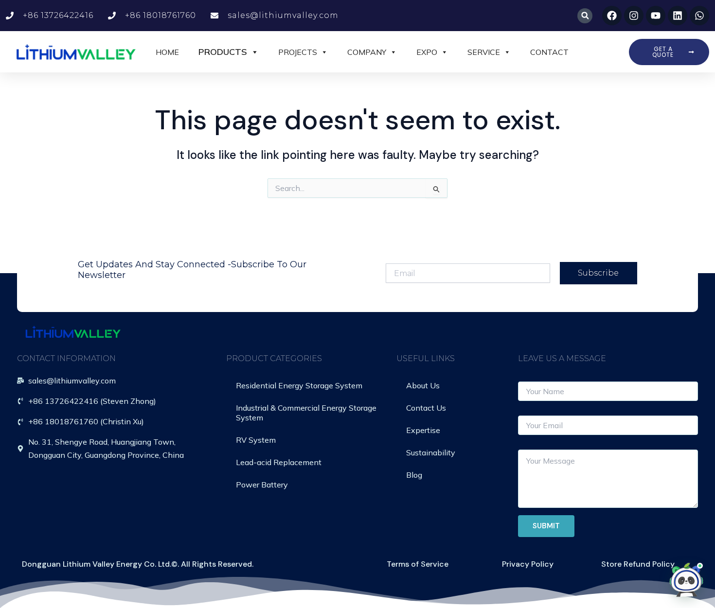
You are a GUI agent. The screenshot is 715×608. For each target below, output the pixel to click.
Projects (297, 52)
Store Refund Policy (638, 564)
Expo (426, 52)
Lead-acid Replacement (279, 462)
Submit (546, 526)
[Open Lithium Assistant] (686, 579)
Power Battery (262, 484)
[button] (584, 15)
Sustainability (430, 452)
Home (167, 52)
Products (222, 51)
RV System (256, 440)
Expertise (423, 430)
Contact (549, 52)
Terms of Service (417, 564)
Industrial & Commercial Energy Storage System (306, 412)
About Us (423, 385)
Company (366, 52)
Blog (414, 475)
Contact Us (426, 408)
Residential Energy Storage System (299, 385)
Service (483, 52)
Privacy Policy (528, 564)
